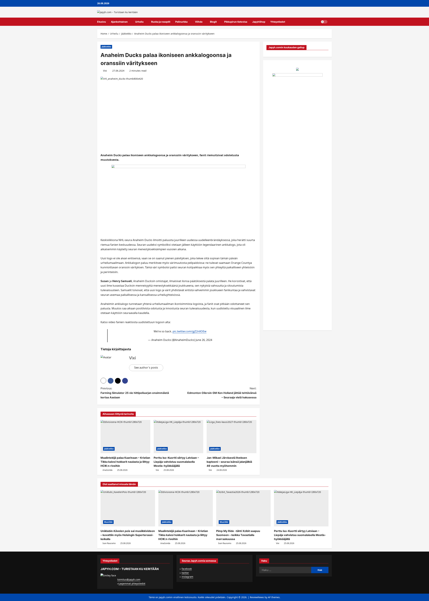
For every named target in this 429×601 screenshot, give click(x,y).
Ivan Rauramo (109, 543)
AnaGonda (107, 470)
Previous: (135, 393)
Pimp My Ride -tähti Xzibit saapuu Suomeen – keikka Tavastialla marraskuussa (238, 535)
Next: (221, 393)
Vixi (105, 70)
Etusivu (101, 21)
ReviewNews (257, 597)
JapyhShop (258, 21)
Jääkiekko (106, 46)
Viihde (198, 21)
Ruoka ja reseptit (160, 21)
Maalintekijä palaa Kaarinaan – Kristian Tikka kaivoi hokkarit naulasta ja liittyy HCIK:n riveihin (125, 461)
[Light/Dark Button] (324, 21)
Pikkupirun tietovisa (235, 21)
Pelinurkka (181, 21)
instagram (187, 576)
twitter (185, 572)
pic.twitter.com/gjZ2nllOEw (189, 331)
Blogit (213, 21)
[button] (331, 22)
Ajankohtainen (119, 21)
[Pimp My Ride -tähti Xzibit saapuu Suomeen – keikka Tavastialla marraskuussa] (243, 508)
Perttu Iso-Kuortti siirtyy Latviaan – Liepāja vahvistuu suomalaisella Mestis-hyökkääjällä (176, 461)
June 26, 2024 (204, 340)
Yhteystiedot (277, 21)
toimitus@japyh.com (128, 579)
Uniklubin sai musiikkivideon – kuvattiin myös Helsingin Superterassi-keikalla (128, 535)
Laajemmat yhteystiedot (131, 583)
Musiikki (108, 522)
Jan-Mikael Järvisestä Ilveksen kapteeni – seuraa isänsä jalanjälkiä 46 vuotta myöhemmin (229, 461)
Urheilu (139, 21)
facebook (187, 568)
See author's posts (146, 367)
